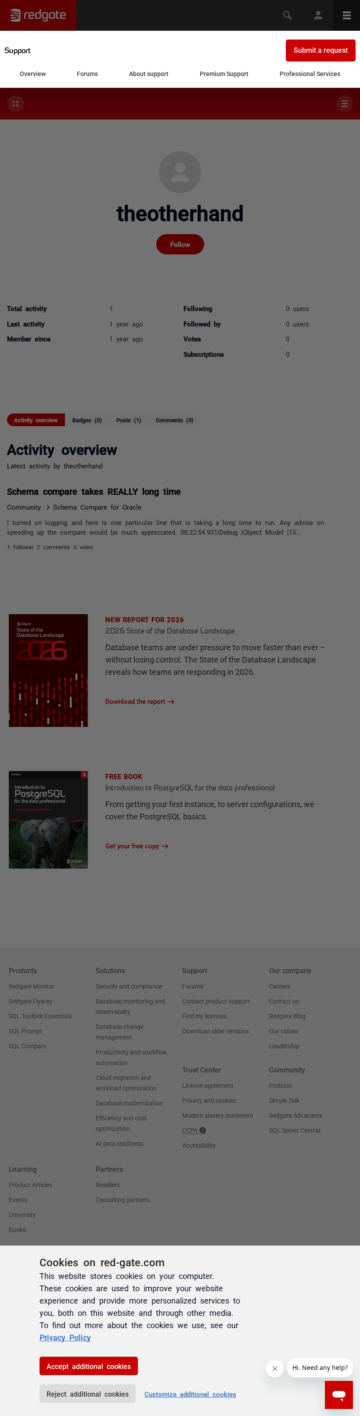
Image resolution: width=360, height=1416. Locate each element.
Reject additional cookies (88, 1393)
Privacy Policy (65, 1337)
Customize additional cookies (190, 1394)
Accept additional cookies (89, 1365)
